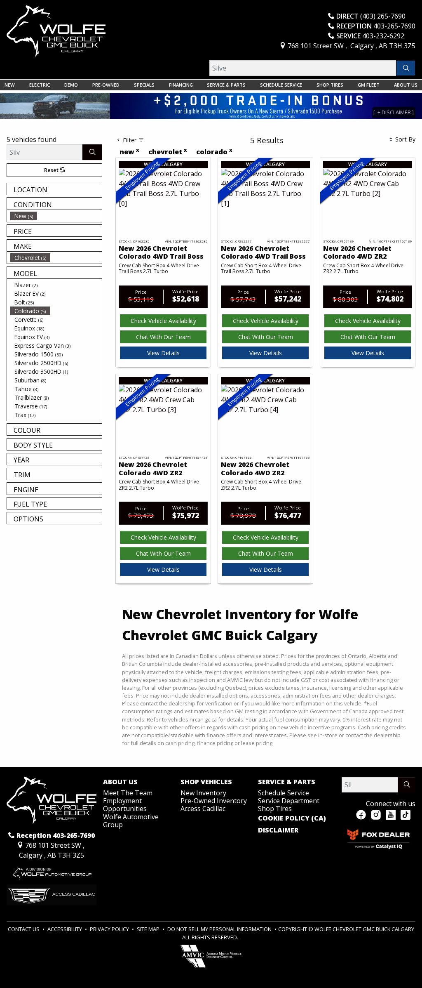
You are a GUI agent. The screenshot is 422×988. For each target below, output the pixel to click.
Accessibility (65, 929)
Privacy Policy (110, 929)
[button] (9, 85)
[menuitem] (56, 216)
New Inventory (203, 792)
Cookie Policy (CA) (292, 818)
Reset (52, 170)
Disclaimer (278, 830)
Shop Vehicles (206, 782)
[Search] (405, 68)
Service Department (288, 800)
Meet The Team (127, 792)
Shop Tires (275, 808)
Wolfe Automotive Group (131, 820)
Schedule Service (283, 792)
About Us (120, 782)
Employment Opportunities (125, 804)
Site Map (149, 929)
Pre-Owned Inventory (214, 800)
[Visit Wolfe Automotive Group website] (51, 871)
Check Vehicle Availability (163, 321)
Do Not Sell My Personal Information (220, 929)
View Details (163, 353)
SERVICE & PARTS (286, 782)
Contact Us (24, 929)
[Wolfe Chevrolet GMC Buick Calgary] (56, 30)
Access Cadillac (203, 808)
